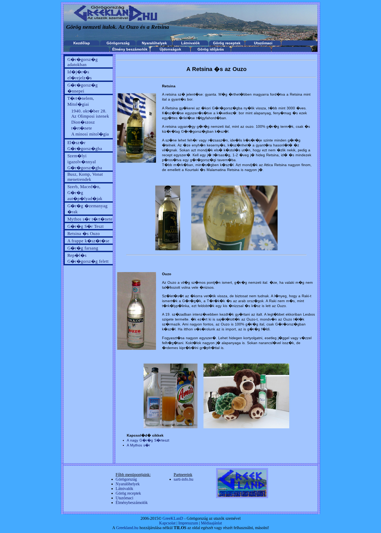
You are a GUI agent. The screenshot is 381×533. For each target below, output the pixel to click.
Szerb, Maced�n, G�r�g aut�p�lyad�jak (84, 192)
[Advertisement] (88, 344)
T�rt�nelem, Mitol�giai (80, 101)
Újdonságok (170, 49)
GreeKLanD (173, 518)
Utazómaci (263, 43)
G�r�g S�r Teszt (85, 226)
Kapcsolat (167, 523)
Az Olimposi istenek (90, 116)
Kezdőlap (81, 43)
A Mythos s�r (138, 445)
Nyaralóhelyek (154, 43)
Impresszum (188, 523)
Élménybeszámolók (132, 502)
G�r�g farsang (82, 248)
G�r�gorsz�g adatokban (82, 62)
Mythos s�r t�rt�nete (89, 219)
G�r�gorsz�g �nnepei (82, 88)
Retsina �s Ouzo (83, 233)
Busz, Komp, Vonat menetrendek (85, 177)
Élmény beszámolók (129, 49)
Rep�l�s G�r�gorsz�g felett (88, 258)
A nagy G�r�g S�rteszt (148, 440)
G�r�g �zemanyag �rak (87, 208)
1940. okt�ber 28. (88, 111)
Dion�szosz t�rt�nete (83, 125)
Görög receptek (227, 43)
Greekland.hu (127, 527)
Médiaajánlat (211, 523)
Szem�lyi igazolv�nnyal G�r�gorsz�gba (84, 161)
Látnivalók (190, 43)
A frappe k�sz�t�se (88, 240)
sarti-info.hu (183, 479)
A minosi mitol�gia (90, 134)
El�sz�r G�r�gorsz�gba (84, 145)
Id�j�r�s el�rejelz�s (79, 74)
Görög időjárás (210, 49)
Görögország (118, 43)
